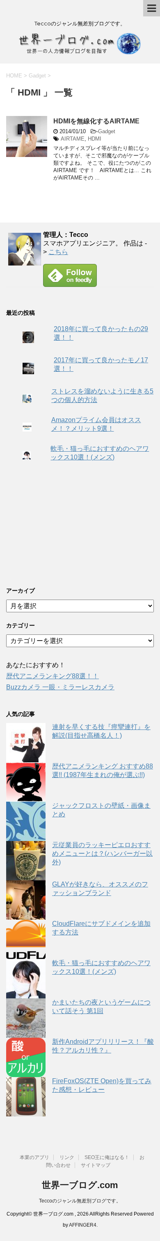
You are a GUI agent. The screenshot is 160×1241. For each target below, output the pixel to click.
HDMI (94, 139)
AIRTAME (73, 139)
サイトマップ (95, 1165)
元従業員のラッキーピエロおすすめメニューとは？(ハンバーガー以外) (102, 853)
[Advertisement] (67, 524)
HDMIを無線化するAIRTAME (96, 121)
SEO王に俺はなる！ (107, 1157)
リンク (66, 1157)
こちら (58, 251)
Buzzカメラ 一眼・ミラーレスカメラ (60, 687)
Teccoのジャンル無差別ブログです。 (80, 1201)
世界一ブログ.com (80, 1185)
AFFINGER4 (82, 1225)
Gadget (106, 131)
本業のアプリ (34, 1157)
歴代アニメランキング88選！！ (52, 676)
